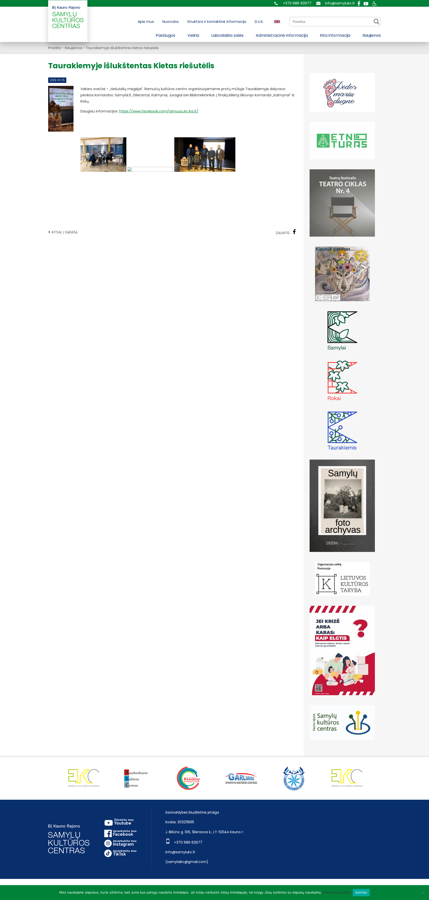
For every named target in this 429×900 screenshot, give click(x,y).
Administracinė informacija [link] (282, 35)
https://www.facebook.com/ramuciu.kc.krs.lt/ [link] (158, 111)
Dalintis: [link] (283, 232)
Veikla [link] (193, 35)
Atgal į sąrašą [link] (62, 232)
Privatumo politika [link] (336, 892)
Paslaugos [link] (165, 35)
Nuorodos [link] (170, 21)
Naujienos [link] (371, 35)
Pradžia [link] (54, 47)
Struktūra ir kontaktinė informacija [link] (216, 21)
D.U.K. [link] (259, 21)
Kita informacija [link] (335, 35)
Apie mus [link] (146, 21)
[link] (292, 3)
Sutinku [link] (361, 892)
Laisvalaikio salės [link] (227, 35)
